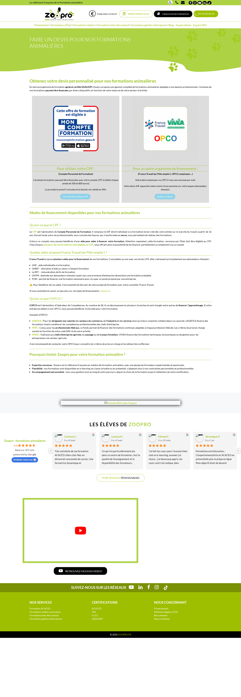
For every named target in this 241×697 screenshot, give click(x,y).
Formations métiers (84, 25)
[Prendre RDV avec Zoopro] (120, 403)
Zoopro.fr (124, 634)
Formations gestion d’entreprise (149, 25)
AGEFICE (37, 320)
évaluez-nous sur (23, 459)
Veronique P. (212, 436)
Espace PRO (200, 25)
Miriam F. (163, 436)
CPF (89, 168)
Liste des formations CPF (75, 196)
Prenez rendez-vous (138, 14)
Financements (161, 608)
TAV (94, 612)
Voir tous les (120, 477)
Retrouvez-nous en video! (83, 571)
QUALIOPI (97, 618)
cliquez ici (105, 290)
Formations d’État (61, 25)
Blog (171, 25)
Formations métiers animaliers (45, 612)
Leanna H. (117, 436)
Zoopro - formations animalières (25, 440)
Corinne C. (70, 436)
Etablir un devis (165, 196)
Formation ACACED (40, 608)
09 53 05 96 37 (206, 13)
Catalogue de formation (175, 14)
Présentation (41, 25)
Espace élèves (183, 25)
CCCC (95, 615)
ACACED (96, 608)
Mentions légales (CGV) (166, 612)
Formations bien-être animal (113, 25)
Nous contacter (162, 618)
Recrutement (160, 615)
